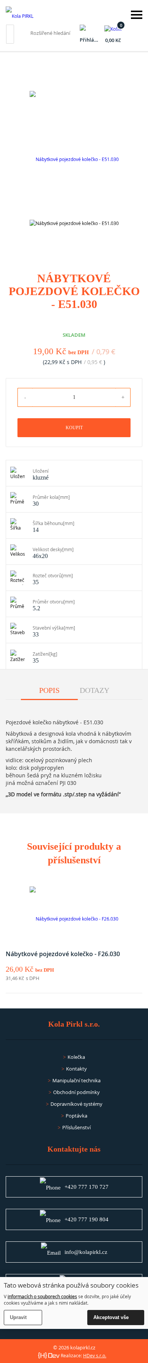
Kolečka (76, 1057)
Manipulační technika (76, 1080)
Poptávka (76, 1115)
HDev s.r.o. (94, 1355)
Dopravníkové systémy (76, 1103)
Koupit (74, 427)
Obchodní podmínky (76, 1092)
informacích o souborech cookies (42, 1296)
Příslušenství (76, 1127)
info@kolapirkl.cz (86, 1252)
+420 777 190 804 (87, 1219)
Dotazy (94, 690)
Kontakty (76, 1068)
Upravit (18, 1317)
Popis (49, 690)
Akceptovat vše (111, 1317)
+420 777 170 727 (87, 1187)
